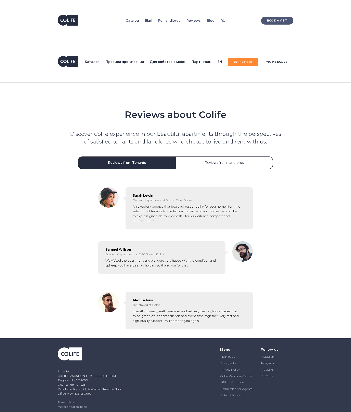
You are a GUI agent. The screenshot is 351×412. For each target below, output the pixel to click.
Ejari (148, 21)
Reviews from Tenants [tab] (127, 163)
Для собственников (167, 62)
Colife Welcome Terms (236, 376)
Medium (267, 369)
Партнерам (201, 62)
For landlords (169, 21)
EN (220, 62)
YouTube (267, 376)
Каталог (92, 62)
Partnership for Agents (236, 389)
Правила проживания (124, 62)
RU (223, 21)
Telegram (267, 363)
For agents (228, 363)
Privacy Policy (229, 369)
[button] (243, 62)
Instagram (268, 356)
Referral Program (232, 395)
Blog (210, 21)
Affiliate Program (232, 382)
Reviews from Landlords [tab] (224, 163)
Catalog (132, 21)
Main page (227, 356)
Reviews (193, 21)
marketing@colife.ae (72, 407)
